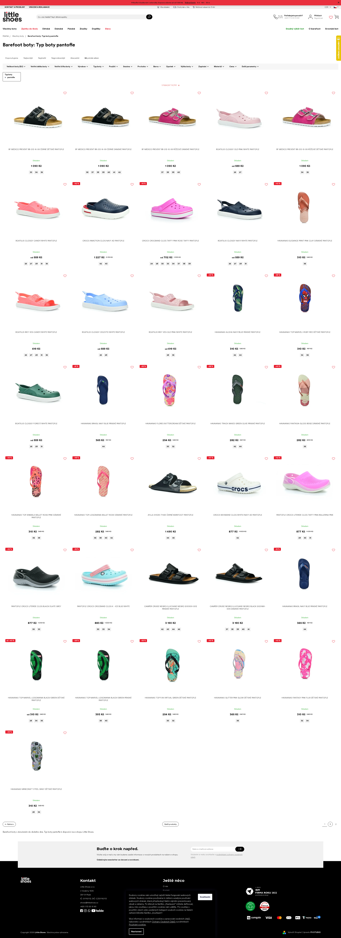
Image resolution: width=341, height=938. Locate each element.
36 (87, 172)
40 (109, 172)
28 (157, 264)
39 (103, 172)
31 (41, 264)
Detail (35, 142)
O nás (165, 886)
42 (119, 172)
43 (106, 264)
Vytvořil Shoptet (295, 932)
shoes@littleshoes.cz (89, 903)
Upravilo (312, 932)
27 (240, 172)
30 (162, 264)
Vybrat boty (190, 2)
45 (173, 538)
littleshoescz (85, 910)
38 (98, 172)
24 (151, 264)
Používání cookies (137, 924)
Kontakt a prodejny (15, 7)
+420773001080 (90, 910)
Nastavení (136, 931)
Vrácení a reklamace (39, 7)
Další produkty (170, 824)
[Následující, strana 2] (330, 824)
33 (31, 172)
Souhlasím (205, 897)
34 (36, 172)
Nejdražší (42, 58)
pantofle (11, 77)
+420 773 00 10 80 (88, 906)
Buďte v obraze (81, 910)
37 (93, 172)
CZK (327, 7)
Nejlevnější (28, 58)
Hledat (149, 16)
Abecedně (74, 58)
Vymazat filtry (169, 85)
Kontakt (166, 890)
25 (235, 172)
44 (240, 355)
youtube (98, 910)
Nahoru (10, 824)
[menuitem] (10, 29)
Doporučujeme (11, 58)
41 (114, 172)
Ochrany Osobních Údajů (164, 921)
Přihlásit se (239, 849)
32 (173, 446)
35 (42, 172)
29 (36, 264)
